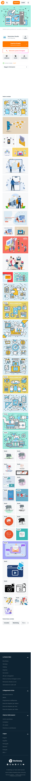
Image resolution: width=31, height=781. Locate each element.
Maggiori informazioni (9, 66)
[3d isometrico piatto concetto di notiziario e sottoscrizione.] (15, 266)
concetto (6, 747)
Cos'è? (14, 63)
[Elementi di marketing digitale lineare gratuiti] (15, 106)
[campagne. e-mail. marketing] (9, 567)
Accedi (23, 2)
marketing (16, 747)
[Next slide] (24, 747)
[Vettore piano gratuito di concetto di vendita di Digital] (10, 310)
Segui (25, 38)
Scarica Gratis (15, 44)
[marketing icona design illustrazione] (15, 693)
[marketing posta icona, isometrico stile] (9, 153)
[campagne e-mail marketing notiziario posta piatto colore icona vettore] (9, 488)
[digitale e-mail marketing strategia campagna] (8, 725)
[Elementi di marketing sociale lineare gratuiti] (15, 343)
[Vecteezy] (2, 2)
